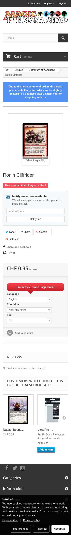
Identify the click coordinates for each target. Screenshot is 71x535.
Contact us (34, 3)
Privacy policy (31, 520)
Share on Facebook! (19, 246)
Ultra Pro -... (45, 429)
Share (26, 231)
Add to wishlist (23, 333)
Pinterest (13, 239)
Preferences (20, 528)
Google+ (43, 231)
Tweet (11, 231)
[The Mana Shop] (35, 17)
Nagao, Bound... (13, 429)
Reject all (41, 528)
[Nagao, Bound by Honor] (18, 409)
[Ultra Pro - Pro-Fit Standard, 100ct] (52, 409)
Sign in (62, 3)
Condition (13, 304)
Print (12, 252)
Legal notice (10, 520)
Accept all (60, 528)
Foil (9, 315)
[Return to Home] (7, 70)
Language (13, 293)
